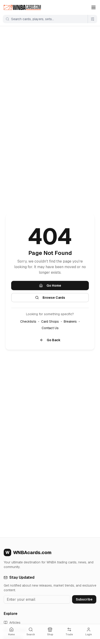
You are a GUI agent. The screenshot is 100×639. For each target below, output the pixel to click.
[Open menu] (93, 7)
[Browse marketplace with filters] (92, 19)
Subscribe (84, 599)
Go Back (53, 340)
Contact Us (50, 328)
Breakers (70, 321)
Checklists (28, 321)
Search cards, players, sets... (32, 19)
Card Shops (50, 321)
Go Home (54, 285)
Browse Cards (54, 297)
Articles (14, 622)
